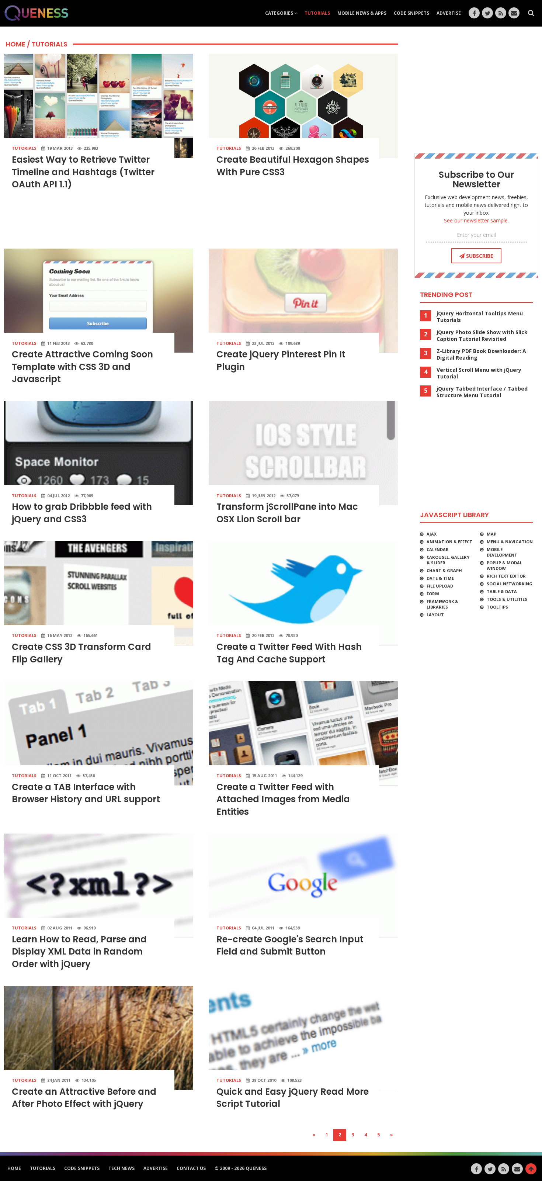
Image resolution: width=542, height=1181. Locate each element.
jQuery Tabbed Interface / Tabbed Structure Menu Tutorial (482, 392)
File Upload (440, 586)
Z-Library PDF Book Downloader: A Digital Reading (481, 354)
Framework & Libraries (442, 604)
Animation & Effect (449, 541)
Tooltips (497, 607)
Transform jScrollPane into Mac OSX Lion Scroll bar (287, 513)
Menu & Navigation (510, 541)
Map (491, 534)
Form (433, 593)
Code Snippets (411, 13)
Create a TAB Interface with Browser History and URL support (86, 793)
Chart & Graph (444, 570)
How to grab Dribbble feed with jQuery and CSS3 (82, 513)
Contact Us (191, 1168)
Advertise (449, 13)
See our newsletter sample (476, 220)
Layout (435, 614)
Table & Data (502, 591)
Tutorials (317, 13)
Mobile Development (502, 552)
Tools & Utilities (507, 599)
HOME (15, 44)
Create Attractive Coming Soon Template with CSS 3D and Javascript (82, 366)
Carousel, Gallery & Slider (448, 559)
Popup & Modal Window (504, 565)
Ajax (432, 534)
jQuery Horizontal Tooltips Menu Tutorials (480, 316)
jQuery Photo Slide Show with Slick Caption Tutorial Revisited (482, 335)
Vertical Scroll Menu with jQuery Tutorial (479, 373)
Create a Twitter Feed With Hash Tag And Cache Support (289, 653)
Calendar (438, 549)
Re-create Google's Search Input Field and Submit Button (290, 945)
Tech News (121, 1168)
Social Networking (509, 583)
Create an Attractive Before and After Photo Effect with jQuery (84, 1097)
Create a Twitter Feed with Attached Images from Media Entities (283, 799)
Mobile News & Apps (361, 13)
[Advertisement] (201, 222)
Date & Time (440, 578)
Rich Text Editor (506, 576)
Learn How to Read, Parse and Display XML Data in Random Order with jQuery (79, 951)
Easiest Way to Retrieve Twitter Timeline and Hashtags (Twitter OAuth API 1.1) (83, 171)
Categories (279, 13)
